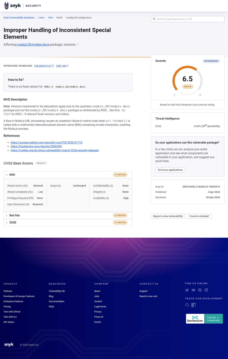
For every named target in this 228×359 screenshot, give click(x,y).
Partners (8, 291)
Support (143, 291)
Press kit (98, 316)
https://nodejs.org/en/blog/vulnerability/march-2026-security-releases (55, 150)
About (97, 291)
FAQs (51, 306)
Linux (41, 17)
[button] (68, 174)
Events (97, 322)
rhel (50, 17)
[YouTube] (193, 291)
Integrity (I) (99, 191)
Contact (98, 301)
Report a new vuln (148, 296)
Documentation (56, 301)
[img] (52, 65)
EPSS (158, 126)
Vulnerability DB (57, 291)
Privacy (98, 311)
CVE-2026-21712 (42, 65)
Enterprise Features (13, 301)
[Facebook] (200, 291)
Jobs (96, 296)
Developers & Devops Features (19, 296)
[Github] (187, 306)
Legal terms (100, 306)
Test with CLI (10, 316)
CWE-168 (61, 65)
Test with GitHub (12, 311)
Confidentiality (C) (103, 185)
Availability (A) (101, 198)
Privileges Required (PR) (20, 198)
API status (9, 322)
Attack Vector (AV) (17, 185)
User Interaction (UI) (18, 204)
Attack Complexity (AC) (20, 191)
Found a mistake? (199, 216)
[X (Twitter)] (187, 291)
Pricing (7, 306)
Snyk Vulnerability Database (19, 17)
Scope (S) (55, 185)
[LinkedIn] (206, 291)
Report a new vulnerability (168, 216)
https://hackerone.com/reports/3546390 (36, 146)
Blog (51, 296)
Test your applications (170, 169)
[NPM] (193, 306)
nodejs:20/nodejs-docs (33, 44)
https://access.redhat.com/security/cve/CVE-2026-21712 (46, 142)
